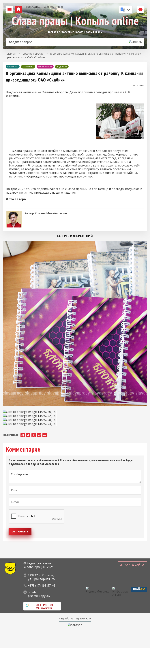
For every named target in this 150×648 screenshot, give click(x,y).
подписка (62, 66)
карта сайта (134, 564)
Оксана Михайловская (51, 213)
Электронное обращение (44, 606)
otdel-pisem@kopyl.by (39, 594)
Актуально (27, 66)
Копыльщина (45, 66)
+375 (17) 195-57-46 (41, 586)
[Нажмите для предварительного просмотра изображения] (120, 138)
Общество (12, 66)
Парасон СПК (82, 618)
